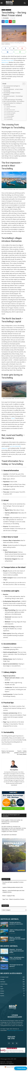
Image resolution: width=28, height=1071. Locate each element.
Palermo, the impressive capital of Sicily (8, 751)
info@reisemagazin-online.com (15, 1030)
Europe (7, 7)
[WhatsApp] (13, 21)
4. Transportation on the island (12, 111)
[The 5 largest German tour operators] (4, 966)
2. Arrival (8, 108)
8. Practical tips (9, 117)
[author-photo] (14, 767)
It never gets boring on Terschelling (13, 99)
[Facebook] (3, 21)
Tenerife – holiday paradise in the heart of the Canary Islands (20, 752)
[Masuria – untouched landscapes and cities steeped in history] (4, 939)
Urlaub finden (20, 1068)
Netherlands (8, 9)
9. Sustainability (9, 119)
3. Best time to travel (10, 109)
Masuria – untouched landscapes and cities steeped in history (13, 891)
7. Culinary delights (10, 116)
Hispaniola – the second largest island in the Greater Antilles (16, 951)
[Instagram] (12, 1043)
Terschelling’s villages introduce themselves (12, 93)
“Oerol (13, 418)
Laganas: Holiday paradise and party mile (12, 887)
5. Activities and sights (10, 113)
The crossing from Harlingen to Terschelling (12, 86)
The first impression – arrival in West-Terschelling (13, 90)
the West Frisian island (8, 60)
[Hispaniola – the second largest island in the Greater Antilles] (4, 951)
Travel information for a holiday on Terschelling (13, 104)
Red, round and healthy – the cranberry (14, 101)
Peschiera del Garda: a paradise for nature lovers (12, 883)
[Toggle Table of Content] (23, 83)
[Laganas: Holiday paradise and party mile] (4, 932)
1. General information (11, 106)
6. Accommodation (10, 114)
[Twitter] (6, 21)
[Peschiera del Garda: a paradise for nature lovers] (4, 924)
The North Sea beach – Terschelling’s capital (13, 97)
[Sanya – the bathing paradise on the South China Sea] (4, 959)
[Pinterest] (10, 21)
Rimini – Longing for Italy (8, 895)
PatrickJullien (6, 18)
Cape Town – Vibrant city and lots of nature (13, 899)
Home (3, 7)
